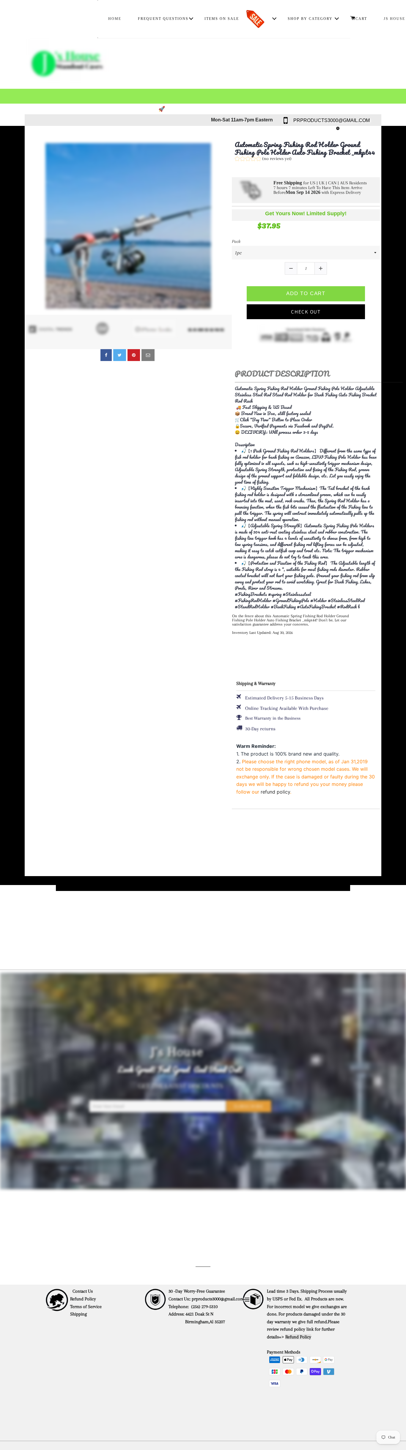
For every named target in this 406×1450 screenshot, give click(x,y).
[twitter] (119, 355)
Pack (236, 241)
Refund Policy (83, 1299)
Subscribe (249, 1106)
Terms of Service (86, 1306)
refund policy (275, 792)
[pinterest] (134, 355)
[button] (263, 159)
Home (114, 19)
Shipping (79, 1314)
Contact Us (83, 1291)
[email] (148, 355)
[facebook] (106, 355)
